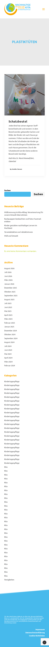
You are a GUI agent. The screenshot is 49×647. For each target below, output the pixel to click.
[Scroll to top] (44, 642)
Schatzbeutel (18, 121)
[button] (43, 9)
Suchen (7, 190)
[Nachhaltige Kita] (17, 9)
